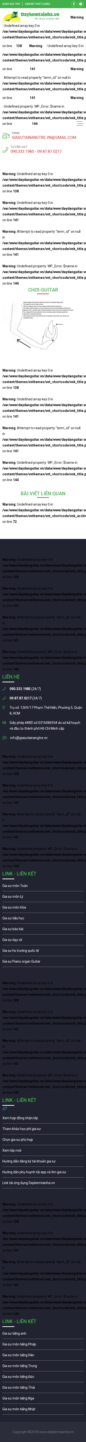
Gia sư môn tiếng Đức (43, 1378)
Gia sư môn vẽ (43, 941)
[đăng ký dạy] (30, 17)
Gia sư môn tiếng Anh (43, 1335)
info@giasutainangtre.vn (29, 738)
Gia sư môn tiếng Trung (43, 1367)
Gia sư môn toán (43, 887)
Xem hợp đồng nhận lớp (43, 1119)
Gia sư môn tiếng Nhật (43, 1410)
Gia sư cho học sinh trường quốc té (43, 952)
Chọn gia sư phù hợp (43, 1141)
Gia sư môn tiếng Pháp (43, 1345)
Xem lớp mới (43, 1152)
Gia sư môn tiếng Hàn (43, 1356)
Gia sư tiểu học (43, 919)
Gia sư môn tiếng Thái (43, 1389)
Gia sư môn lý (43, 898)
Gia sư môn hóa (43, 908)
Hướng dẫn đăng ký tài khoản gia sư (43, 1162)
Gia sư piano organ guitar (43, 963)
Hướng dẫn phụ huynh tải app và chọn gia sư (43, 1173)
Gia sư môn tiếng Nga (43, 1184)
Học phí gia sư (43, 1130)
